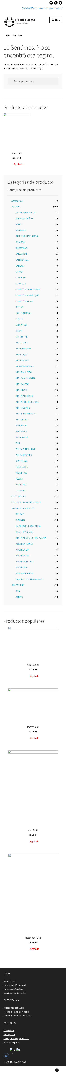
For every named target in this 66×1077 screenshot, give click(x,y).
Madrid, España (11, 1042)
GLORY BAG (21, 324)
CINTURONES (18, 496)
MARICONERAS (23, 348)
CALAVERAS (21, 253)
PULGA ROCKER (23, 455)
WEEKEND (20, 484)
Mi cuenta (11, 1072)
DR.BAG (19, 307)
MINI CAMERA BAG (25, 378)
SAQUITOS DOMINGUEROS (29, 579)
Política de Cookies (13, 988)
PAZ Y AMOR (21, 437)
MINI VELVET (22, 419)
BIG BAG (19, 514)
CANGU (19, 597)
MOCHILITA (21, 567)
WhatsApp (9, 1030)
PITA (17, 443)
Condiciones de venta (15, 992)
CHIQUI (19, 271)
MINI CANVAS (22, 384)
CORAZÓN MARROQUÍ (27, 295)
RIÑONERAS (17, 585)
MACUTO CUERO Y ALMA (28, 526)
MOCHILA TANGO (24, 561)
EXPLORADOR (22, 313)
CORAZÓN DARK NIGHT (27, 289)
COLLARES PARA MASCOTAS (26, 502)
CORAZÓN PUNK (24, 301)
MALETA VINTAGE (24, 531)
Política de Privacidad (15, 984)
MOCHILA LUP (22, 555)
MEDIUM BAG (22, 360)
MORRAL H (21, 425)
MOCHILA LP (22, 549)
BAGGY (18, 224)
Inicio (8, 35)
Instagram (9, 1034)
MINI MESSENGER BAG (27, 401)
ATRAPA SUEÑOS (24, 218)
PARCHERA (21, 431)
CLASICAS (20, 277)
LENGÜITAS (21, 336)
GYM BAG (20, 520)
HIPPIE (19, 330)
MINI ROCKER (22, 407)
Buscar (33, 1072)
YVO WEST (20, 490)
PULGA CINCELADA (25, 449)
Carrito (51, 1069)
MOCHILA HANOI (24, 543)
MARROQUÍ (21, 354)
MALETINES (21, 342)
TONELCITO (21, 466)
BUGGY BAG (21, 248)
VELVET (19, 478)
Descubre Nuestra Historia (17, 1015)
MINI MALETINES (24, 395)
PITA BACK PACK (24, 573)
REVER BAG (21, 460)
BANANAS (20, 230)
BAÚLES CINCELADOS (26, 236)
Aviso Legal (9, 980)
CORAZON (20, 283)
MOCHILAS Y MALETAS (22, 508)
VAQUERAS (21, 472)
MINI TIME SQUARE (25, 413)
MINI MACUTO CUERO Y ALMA (30, 537)
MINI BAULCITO (23, 372)
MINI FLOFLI (21, 390)
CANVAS (19, 265)
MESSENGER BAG (24, 366)
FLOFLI (19, 319)
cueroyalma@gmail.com (16, 1038)
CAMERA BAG (22, 259)
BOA (17, 591)
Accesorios (17, 200)
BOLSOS (15, 206)
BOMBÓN (20, 242)
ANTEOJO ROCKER (25, 212)
